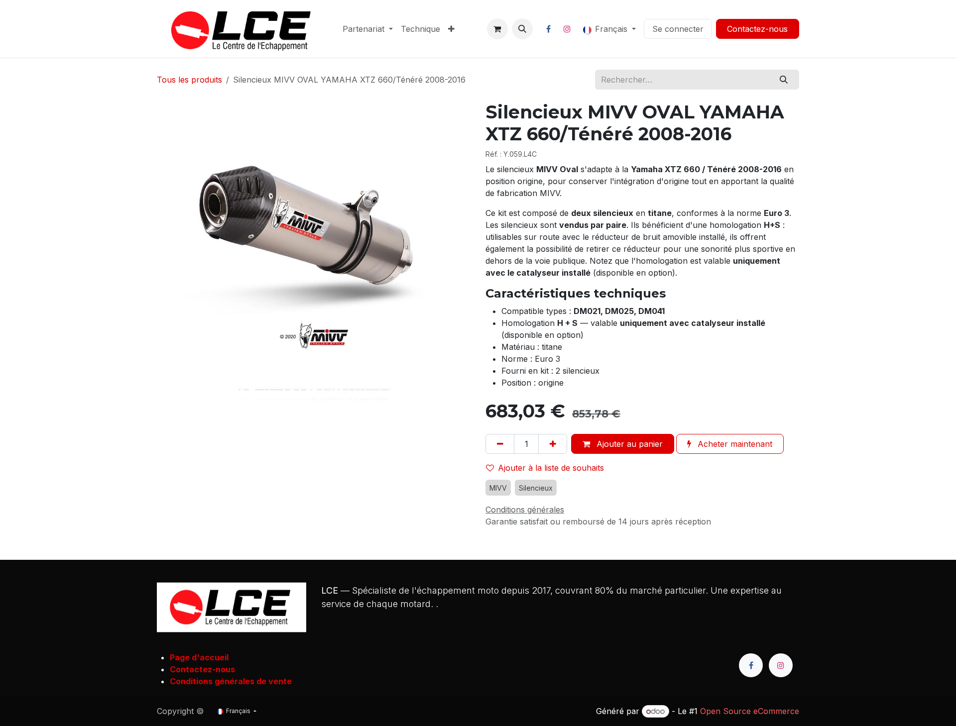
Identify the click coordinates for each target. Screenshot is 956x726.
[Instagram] (567, 29)
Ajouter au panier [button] (628, 444)
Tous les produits (189, 80)
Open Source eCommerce (749, 711)
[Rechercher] (784, 80)
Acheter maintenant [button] (733, 444)
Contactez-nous (757, 29)
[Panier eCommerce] (497, 28)
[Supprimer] (499, 444)
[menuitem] (368, 29)
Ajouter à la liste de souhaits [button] (551, 468)
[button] (522, 28)
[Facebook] (549, 29)
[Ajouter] (552, 444)
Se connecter (678, 29)
